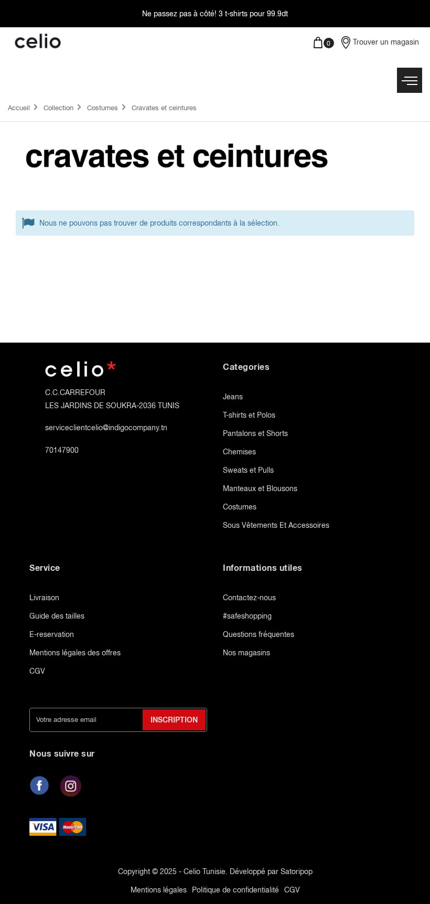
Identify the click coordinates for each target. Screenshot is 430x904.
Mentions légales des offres (75, 652)
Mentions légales (159, 890)
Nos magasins (246, 652)
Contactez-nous (249, 597)
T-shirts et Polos (249, 415)
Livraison (44, 597)
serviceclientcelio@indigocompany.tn (106, 427)
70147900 (62, 450)
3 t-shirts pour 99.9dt (253, 13)
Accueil (19, 108)
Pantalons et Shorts (255, 433)
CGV (37, 671)
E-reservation (51, 634)
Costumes (102, 108)
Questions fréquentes (258, 634)
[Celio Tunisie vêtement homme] (107, 42)
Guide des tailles (56, 616)
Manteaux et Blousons (260, 488)
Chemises (239, 452)
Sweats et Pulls (248, 470)
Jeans (233, 396)
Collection (58, 108)
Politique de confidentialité (235, 890)
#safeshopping (247, 616)
